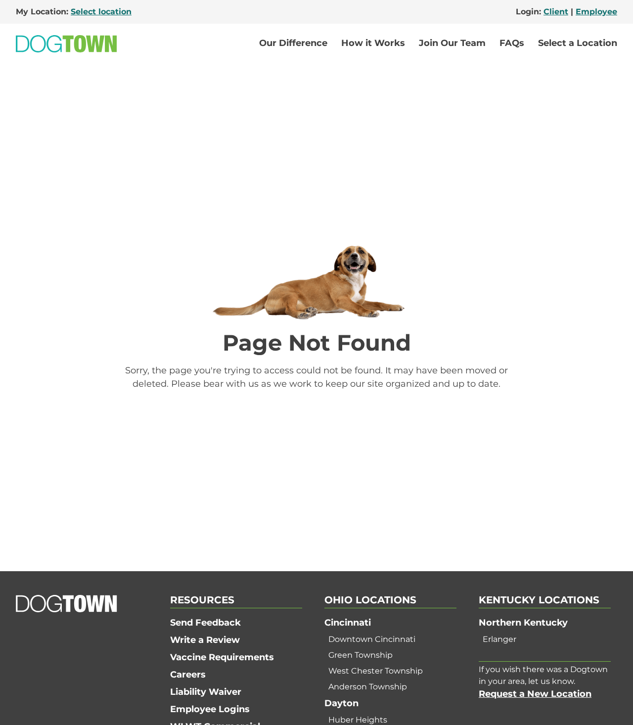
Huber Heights (357, 720)
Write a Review (205, 639)
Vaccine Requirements (222, 657)
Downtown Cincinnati (371, 639)
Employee (596, 11)
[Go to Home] (66, 43)
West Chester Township (375, 671)
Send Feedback (205, 622)
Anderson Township (367, 686)
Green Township (360, 655)
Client (555, 11)
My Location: (74, 11)
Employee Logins (210, 709)
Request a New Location (535, 693)
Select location (101, 11)
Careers (188, 674)
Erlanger (499, 639)
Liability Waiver (205, 691)
